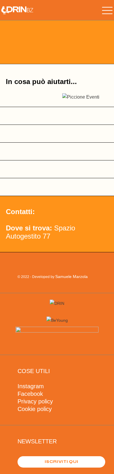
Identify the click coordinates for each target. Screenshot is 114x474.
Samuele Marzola (71, 276)
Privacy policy (35, 401)
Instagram (31, 386)
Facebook (30, 394)
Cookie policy (35, 409)
